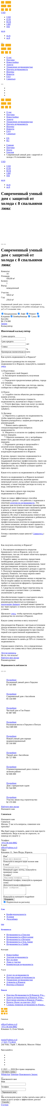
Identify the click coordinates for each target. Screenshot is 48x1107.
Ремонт (32, 314)
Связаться (10, 79)
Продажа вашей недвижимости (20, 977)
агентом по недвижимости (22, 503)
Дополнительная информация (16, 885)
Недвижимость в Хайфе (17, 944)
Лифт (23, 314)
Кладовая (5, 316)
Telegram (15, 1074)
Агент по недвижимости (17, 975)
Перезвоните (25, 1074)
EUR (8, 19)
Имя (5, 856)
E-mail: (4, 845)
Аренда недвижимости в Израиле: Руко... (25, 997)
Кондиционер (10, 314)
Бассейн (4, 319)
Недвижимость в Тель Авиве (19, 942)
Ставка (4, 346)
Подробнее (11, 680)
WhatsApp (5, 1074)
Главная (10, 145)
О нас (9, 57)
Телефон (7, 875)
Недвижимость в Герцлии (18, 935)
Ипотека (10, 72)
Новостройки (12, 62)
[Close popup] (2, 1077)
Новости (10, 74)
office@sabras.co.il (9, 847)
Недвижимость (6, 929)
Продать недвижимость (17, 69)
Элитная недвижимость (17, 957)
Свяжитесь (38, 534)
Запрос (4, 324)
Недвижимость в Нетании (18, 939)
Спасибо (5, 1102)
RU (7, 140)
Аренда (9, 64)
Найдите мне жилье (10, 658)
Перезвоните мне (9, 1092)
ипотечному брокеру (10, 604)
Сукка (34, 316)
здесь (3, 366)
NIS (8, 27)
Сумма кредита (8, 336)
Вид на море (12, 959)
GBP (8, 24)
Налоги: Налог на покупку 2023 (21, 1002)
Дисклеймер (12, 919)
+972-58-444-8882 (9, 843)
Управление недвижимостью (19, 67)
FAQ (8, 76)
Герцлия (10, 152)
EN (7, 138)
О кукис (5, 1105)
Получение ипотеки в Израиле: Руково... (24, 1000)
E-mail (6, 864)
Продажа (10, 60)
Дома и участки (13, 962)
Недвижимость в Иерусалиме (19, 937)
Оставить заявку (9, 1072)
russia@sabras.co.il (9, 1040)
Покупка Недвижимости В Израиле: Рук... (25, 995)
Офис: (4, 850)
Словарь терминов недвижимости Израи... (25, 1005)
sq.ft (8, 38)
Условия (10, 917)
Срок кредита (7, 341)
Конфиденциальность (16, 914)
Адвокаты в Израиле (15, 982)
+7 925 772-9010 (8, 1042)
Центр (9, 150)
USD (8, 17)
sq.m (8, 36)
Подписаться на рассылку (18, 902)
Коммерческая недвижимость (19, 964)
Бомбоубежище (20, 316)
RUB (8, 22)
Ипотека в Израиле (15, 984)
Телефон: (5, 840)
